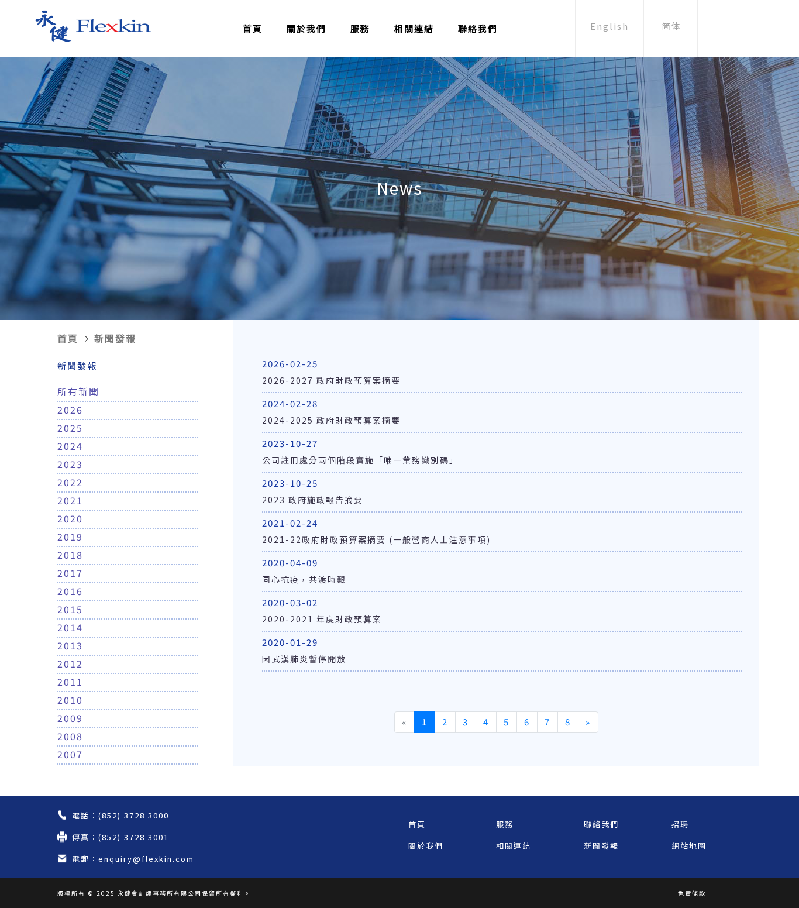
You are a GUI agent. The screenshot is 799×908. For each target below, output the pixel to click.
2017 (70, 573)
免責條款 (692, 893)
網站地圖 (689, 845)
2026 (70, 410)
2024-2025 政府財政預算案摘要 (331, 420)
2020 (70, 518)
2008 (70, 736)
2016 (70, 591)
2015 (70, 609)
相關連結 (414, 28)
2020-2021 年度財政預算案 (322, 619)
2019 (70, 536)
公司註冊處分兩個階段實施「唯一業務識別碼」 (360, 460)
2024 (70, 446)
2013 (70, 645)
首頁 (253, 28)
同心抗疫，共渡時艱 (304, 579)
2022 (70, 482)
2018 (70, 555)
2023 (70, 464)
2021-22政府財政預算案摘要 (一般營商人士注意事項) (376, 539)
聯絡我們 (478, 28)
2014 (70, 627)
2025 (70, 428)
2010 (70, 700)
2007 (70, 754)
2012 (70, 663)
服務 (360, 28)
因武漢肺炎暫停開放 (304, 659)
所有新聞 (78, 391)
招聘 (680, 824)
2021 (70, 500)
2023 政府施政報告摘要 (312, 499)
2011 (70, 682)
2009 (70, 718)
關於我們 (306, 28)
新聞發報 (115, 338)
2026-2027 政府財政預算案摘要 (331, 380)
